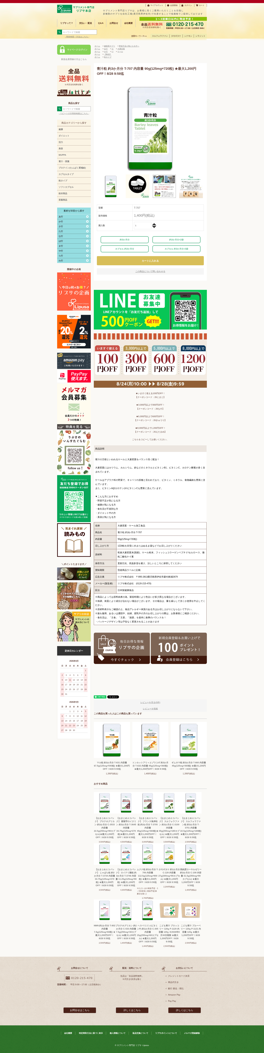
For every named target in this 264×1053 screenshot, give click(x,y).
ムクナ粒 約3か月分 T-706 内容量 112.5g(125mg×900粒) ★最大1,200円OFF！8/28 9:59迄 (147, 875)
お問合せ (114, 23)
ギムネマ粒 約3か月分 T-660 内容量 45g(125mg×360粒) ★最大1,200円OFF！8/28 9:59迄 (189, 765)
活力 (61, 142)
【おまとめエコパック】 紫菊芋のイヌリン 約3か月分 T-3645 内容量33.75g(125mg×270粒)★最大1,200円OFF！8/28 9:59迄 (126, 828)
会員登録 (174, 5)
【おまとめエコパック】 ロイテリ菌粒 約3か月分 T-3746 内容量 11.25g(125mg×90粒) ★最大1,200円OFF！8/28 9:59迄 (126, 877)
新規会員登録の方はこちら (74, 59)
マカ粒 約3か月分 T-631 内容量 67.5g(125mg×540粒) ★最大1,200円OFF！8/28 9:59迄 (112, 765)
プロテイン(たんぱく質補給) (72, 168)
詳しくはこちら (132, 1010)
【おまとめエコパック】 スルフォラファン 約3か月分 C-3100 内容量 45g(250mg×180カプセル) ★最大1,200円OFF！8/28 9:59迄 (169, 828)
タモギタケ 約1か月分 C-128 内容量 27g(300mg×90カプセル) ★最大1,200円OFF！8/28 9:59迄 (169, 875)
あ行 (106, 49)
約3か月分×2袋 (176, 239)
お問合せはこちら (80, 1010)
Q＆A (100, 23)
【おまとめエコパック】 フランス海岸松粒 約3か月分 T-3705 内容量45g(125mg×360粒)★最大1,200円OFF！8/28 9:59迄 (147, 828)
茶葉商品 (63, 200)
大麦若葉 (121, 49)
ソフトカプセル (66, 187)
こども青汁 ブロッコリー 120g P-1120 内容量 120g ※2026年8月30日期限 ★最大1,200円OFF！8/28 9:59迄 (169, 933)
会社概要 (128, 23)
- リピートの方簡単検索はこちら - (74, 113)
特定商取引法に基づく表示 (91, 1033)
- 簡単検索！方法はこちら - (77, 37)
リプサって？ (66, 23)
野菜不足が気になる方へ (129, 46)
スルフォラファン (160, 36)
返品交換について (140, 1033)
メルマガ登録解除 (192, 1033)
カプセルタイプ (66, 174)
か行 (106, 52)
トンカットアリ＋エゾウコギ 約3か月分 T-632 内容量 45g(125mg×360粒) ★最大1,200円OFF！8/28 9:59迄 (150, 765)
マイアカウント (156, 5)
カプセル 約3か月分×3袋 (176, 249)
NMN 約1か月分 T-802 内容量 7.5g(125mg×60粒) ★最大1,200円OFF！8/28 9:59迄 (104, 932)
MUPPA (62, 155)
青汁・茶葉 (64, 161)
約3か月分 (125, 239)
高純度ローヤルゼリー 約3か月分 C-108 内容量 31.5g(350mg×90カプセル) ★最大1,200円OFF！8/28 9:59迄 (191, 877)
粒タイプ (63, 180)
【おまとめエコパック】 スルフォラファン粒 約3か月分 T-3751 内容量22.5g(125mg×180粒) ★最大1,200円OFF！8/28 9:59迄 (190, 828)
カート (201, 5)
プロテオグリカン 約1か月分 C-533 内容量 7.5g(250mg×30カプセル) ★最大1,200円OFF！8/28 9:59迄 (126, 932)
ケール (120, 52)
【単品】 (107, 54)
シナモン (188, 36)
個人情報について (118, 1033)
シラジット (200, 36)
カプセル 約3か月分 (124, 249)
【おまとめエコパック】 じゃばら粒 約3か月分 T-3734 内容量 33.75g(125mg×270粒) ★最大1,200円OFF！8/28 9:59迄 (104, 877)
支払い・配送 (85, 23)
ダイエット (64, 135)
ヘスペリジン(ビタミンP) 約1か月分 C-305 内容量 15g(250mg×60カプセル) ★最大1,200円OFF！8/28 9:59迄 (147, 933)
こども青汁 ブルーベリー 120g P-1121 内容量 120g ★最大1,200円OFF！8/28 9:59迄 (191, 932)
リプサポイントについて (166, 1033)
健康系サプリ (109, 46)
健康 (61, 129)
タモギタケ (176, 36)
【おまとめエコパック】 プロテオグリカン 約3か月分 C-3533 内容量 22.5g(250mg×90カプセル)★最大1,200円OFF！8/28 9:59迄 (104, 828)
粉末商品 (63, 193)
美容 (61, 148)
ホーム (97, 46)
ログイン (188, 5)
